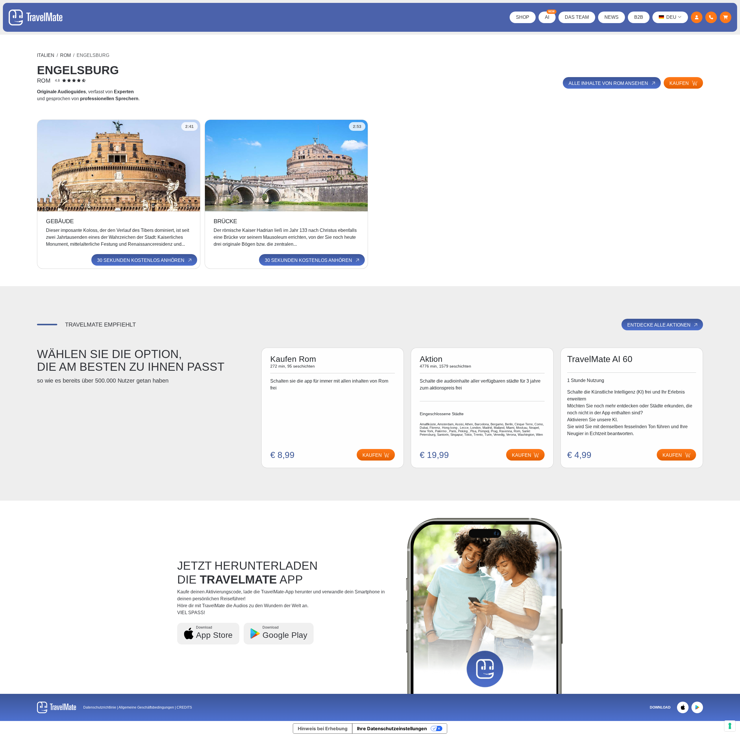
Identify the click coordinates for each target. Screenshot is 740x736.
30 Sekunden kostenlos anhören (141, 260)
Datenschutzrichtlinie (99, 707)
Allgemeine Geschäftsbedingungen (147, 707)
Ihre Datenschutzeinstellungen (392, 728)
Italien (45, 55)
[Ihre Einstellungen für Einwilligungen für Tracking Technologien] (729, 725)
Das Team (577, 17)
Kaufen (679, 83)
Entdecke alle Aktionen (659, 325)
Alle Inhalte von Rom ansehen (609, 83)
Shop (522, 17)
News (611, 17)
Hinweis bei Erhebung (322, 728)
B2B (638, 17)
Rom (65, 55)
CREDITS (184, 707)
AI (550, 16)
